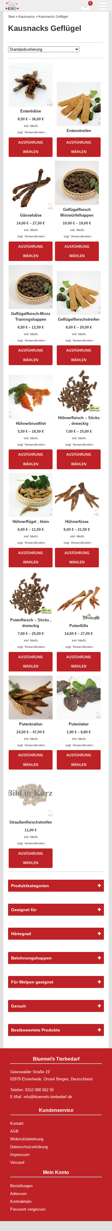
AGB (14, 1131)
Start (11, 16)
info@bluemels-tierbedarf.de (48, 1096)
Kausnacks (27, 16)
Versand (17, 1162)
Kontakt (17, 1123)
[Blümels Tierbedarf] (29, 6)
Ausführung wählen (30, 147)
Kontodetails (21, 1201)
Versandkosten (34, 132)
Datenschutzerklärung (29, 1147)
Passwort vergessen (27, 1209)
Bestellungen (21, 1186)
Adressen (18, 1193)
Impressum (20, 1154)
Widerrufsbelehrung (26, 1139)
